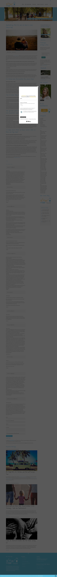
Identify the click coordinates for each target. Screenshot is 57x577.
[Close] (37, 86)
